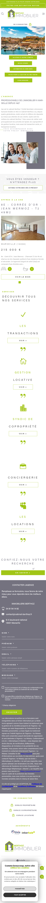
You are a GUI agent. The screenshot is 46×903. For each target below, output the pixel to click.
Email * (7, 676)
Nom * (5, 655)
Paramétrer (20, 889)
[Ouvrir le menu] (43, 13)
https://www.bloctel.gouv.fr (30, 793)
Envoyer (12, 734)
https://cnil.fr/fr (26, 775)
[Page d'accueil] (23, 13)
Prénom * (8, 665)
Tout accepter (20, 895)
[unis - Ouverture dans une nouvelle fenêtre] (15, 854)
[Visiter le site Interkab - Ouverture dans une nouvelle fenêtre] (28, 854)
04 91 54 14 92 (12, 630)
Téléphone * (10, 687)
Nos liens (41, 888)
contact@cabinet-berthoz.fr (19, 636)
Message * (9, 697)
